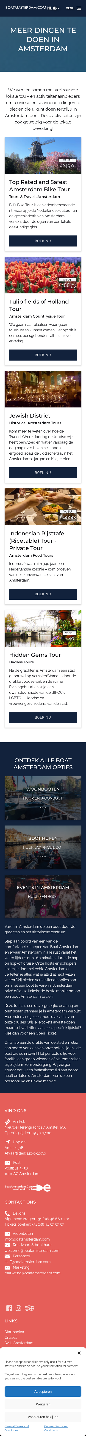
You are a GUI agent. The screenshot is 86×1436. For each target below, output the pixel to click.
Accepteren (43, 1391)
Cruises (11, 1337)
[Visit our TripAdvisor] (29, 1308)
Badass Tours (21, 662)
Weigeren (43, 1404)
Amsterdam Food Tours (31, 555)
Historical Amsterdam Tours (35, 423)
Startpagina (14, 1332)
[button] (79, 1353)
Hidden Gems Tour (35, 654)
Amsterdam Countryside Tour (37, 316)
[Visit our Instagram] (18, 1308)
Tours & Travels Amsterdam (34, 197)
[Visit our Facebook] (9, 1308)
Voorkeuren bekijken (43, 1417)
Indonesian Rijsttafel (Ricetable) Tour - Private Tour (37, 540)
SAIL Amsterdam (19, 1343)
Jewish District (29, 415)
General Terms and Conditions (17, 1428)
